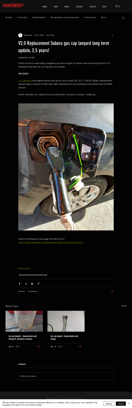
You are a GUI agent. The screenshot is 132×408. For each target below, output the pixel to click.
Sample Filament (38, 17)
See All (124, 306)
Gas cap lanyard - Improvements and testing (64, 337)
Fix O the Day (22, 17)
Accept (121, 403)
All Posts (8, 17)
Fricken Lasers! (90, 17)
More (103, 17)
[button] (118, 5)
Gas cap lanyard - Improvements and (65, 17)
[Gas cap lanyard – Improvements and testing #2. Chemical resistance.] (24, 321)
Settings (109, 403)
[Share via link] (38, 283)
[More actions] (112, 35)
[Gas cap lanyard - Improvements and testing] (66, 321)
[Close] (128, 403)
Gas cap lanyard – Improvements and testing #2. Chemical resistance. (22, 337)
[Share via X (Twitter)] (26, 283)
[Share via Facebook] (19, 283)
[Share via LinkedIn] (32, 283)
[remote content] (66, 257)
